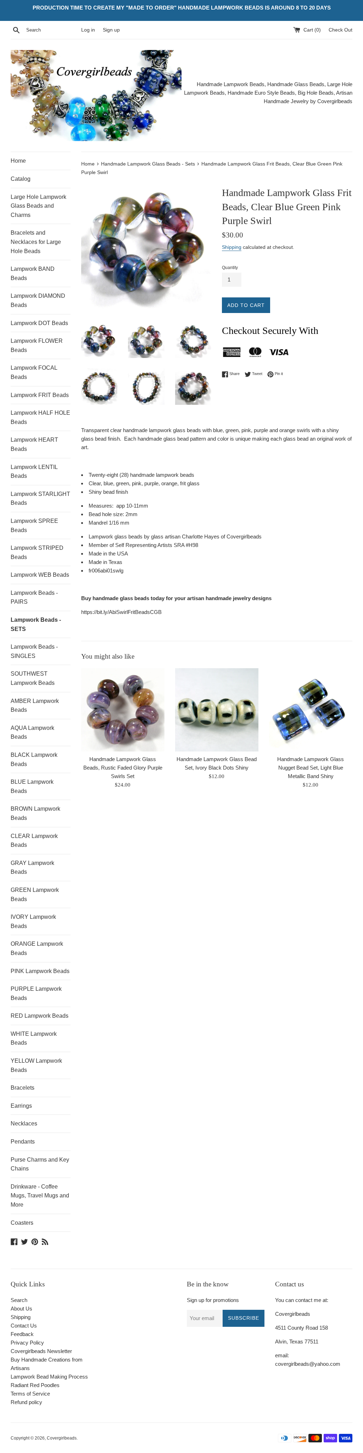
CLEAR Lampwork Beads (34, 840)
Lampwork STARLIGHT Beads (40, 498)
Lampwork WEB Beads (40, 575)
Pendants (23, 1142)
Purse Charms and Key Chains (40, 1164)
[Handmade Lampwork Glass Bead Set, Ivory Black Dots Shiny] (216, 709)
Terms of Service (30, 1394)
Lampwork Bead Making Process (49, 1377)
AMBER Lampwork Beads (35, 705)
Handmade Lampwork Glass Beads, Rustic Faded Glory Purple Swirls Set (122, 767)
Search (19, 1300)
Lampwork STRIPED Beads (37, 552)
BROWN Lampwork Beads (35, 813)
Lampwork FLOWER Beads (37, 345)
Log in (88, 30)
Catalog (20, 179)
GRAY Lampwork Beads (32, 867)
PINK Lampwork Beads (40, 971)
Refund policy (26, 1402)
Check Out (340, 30)
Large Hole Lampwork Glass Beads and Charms (38, 206)
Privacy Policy (27, 1343)
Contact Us (24, 1326)
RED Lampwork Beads (39, 1016)
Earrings (21, 1106)
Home (18, 161)
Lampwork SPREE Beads (34, 525)
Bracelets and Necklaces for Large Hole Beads (36, 242)
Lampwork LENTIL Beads (34, 471)
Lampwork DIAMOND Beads (38, 300)
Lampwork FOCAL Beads (34, 372)
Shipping (231, 247)
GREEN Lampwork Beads (35, 894)
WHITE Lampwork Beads (34, 1038)
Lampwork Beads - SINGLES (34, 651)
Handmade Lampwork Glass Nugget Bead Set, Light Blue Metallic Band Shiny (310, 767)
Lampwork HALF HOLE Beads (40, 417)
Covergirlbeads (62, 1438)
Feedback (22, 1334)
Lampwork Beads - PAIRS (34, 597)
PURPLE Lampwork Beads (36, 993)
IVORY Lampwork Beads (33, 921)
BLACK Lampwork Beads (34, 759)
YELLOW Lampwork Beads (36, 1065)
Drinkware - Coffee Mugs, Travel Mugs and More (40, 1196)
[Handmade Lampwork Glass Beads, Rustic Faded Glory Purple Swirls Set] (122, 709)
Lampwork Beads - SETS (36, 624)
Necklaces (24, 1124)
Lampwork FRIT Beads (40, 395)
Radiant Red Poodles (35, 1385)
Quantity (230, 267)
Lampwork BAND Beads (33, 273)
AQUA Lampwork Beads (32, 732)
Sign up (111, 30)
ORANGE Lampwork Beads (37, 948)
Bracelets (22, 1088)
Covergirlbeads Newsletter (41, 1351)
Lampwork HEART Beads (34, 444)
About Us (21, 1309)
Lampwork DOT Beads (39, 323)
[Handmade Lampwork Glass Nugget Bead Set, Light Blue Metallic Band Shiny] (310, 709)
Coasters (22, 1223)
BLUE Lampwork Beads (32, 786)
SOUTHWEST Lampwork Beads (33, 678)
